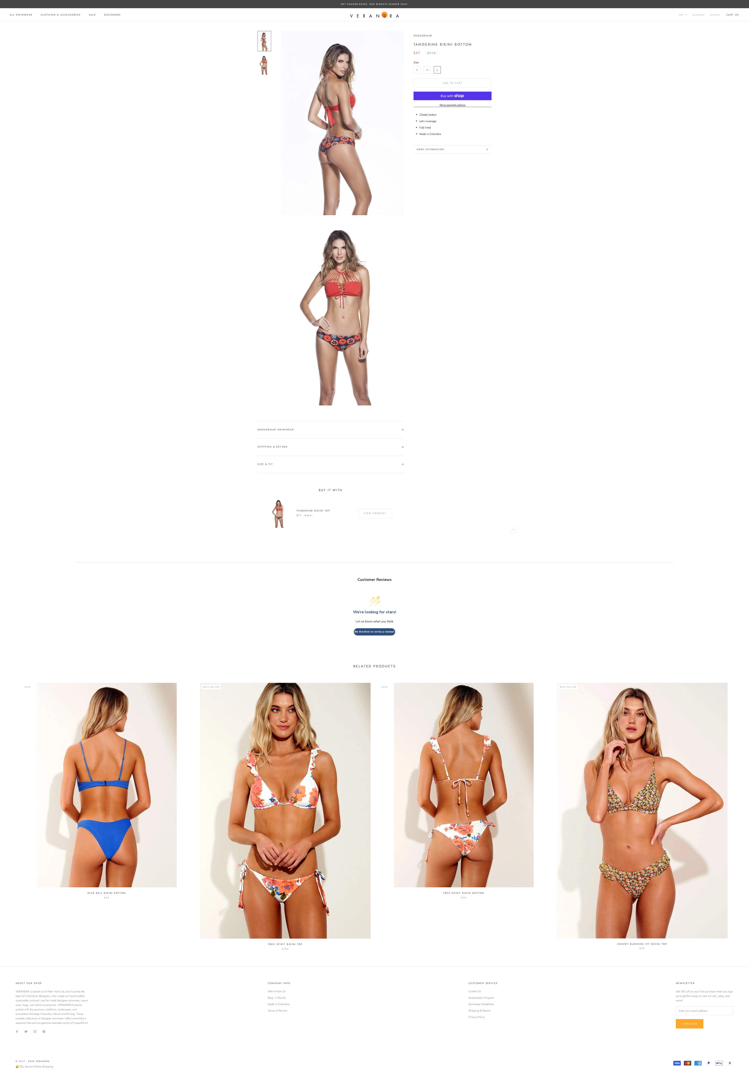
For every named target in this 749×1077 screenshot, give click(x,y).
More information (430, 149)
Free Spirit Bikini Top (285, 944)
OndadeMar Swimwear (275, 429)
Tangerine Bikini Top (313, 510)
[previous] (12, 812)
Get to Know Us (277, 991)
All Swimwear (21, 15)
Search (715, 14)
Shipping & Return (272, 447)
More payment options (452, 105)
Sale (92, 15)
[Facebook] (17, 1031)
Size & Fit (265, 464)
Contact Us (475, 991)
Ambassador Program (481, 998)
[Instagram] (35, 1031)
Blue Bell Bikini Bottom (107, 893)
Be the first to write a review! (374, 632)
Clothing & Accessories (61, 15)
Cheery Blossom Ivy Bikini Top (642, 944)
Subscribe (690, 1024)
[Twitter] (26, 1031)
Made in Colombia (278, 1004)
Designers (112, 15)
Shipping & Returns (480, 1010)
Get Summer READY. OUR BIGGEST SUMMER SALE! (374, 4)
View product (375, 513)
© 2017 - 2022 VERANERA (33, 1061)
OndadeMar (423, 35)
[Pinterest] (44, 1031)
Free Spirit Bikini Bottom (463, 893)
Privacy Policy (477, 1017)
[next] (736, 812)
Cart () (732, 15)
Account (699, 14)
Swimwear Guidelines (481, 1004)
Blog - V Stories (277, 998)
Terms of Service (277, 1010)
